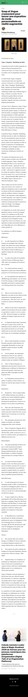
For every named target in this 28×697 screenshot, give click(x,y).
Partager (23, 30)
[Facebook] (15, 681)
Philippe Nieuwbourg (8, 32)
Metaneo (11, 679)
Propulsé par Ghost (14, 685)
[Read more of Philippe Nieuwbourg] (3, 29)
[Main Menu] (25, 2)
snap (2, 8)
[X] (12, 681)
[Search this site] (23, 2)
